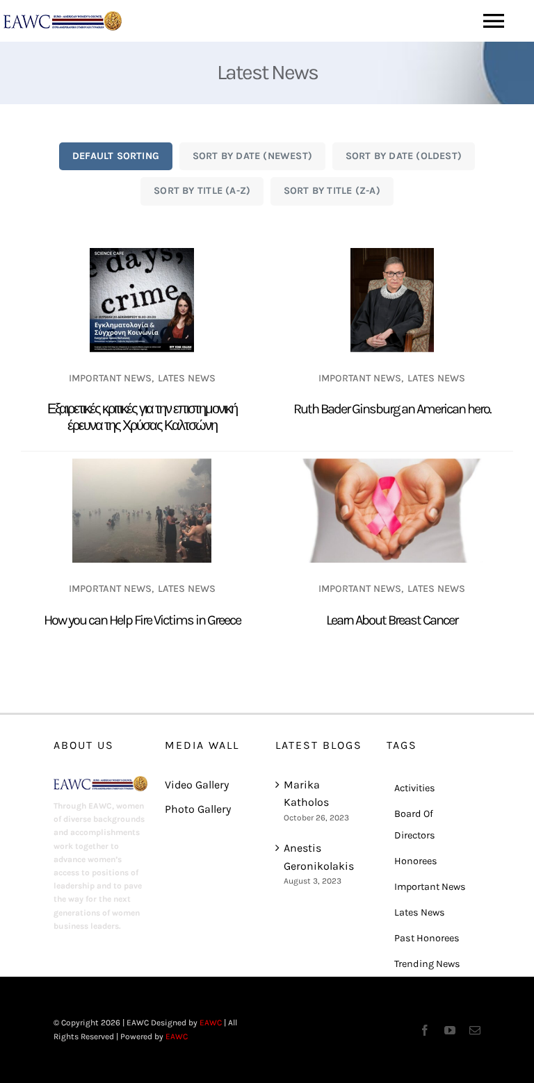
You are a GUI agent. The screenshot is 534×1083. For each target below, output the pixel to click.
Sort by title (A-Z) (202, 191)
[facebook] (424, 1030)
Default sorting (115, 156)
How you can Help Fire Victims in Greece (142, 620)
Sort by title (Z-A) (332, 191)
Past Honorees (427, 938)
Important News (110, 378)
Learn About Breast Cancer (392, 620)
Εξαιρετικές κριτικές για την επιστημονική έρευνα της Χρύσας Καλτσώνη (142, 417)
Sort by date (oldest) (404, 156)
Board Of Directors (414, 824)
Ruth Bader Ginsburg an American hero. (392, 409)
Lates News (187, 378)
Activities (414, 788)
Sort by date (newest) (253, 156)
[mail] (474, 1030)
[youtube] (449, 1030)
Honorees (415, 861)
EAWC (211, 1022)
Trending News (427, 964)
